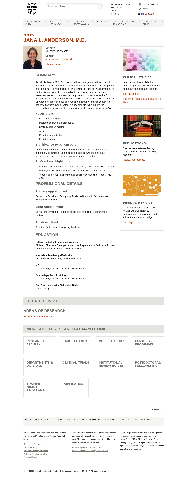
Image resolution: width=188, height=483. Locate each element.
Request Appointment (37, 420)
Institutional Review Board (111, 364)
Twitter (139, 14)
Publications (74, 384)
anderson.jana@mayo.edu (59, 59)
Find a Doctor (116, 7)
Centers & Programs (144, 342)
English (145, 9)
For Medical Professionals (80, 23)
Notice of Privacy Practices (36, 451)
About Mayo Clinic (91, 420)
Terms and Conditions (33, 444)
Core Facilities (112, 341)
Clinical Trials (76, 362)
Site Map (125, 420)
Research (101, 22)
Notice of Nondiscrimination (35, 454)
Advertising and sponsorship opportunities (90, 451)
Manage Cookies (31, 457)
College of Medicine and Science (124, 23)
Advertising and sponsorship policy (87, 447)
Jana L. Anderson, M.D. (55, 40)
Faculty (29, 35)
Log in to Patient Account (152, 4)
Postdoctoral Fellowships (148, 364)
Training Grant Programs (36, 387)
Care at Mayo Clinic (32, 23)
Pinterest (146, 14)
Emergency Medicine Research (40, 316)
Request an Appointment (121, 4)
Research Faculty (35, 342)
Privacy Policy (30, 447)
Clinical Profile (53, 64)
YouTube (151, 14)
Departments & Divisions (40, 364)
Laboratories (75, 341)
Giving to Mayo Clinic (151, 23)
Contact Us (72, 420)
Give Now (115, 14)
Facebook (142, 14)
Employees (111, 420)
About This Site (142, 420)
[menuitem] (150, 4)
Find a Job (115, 11)
